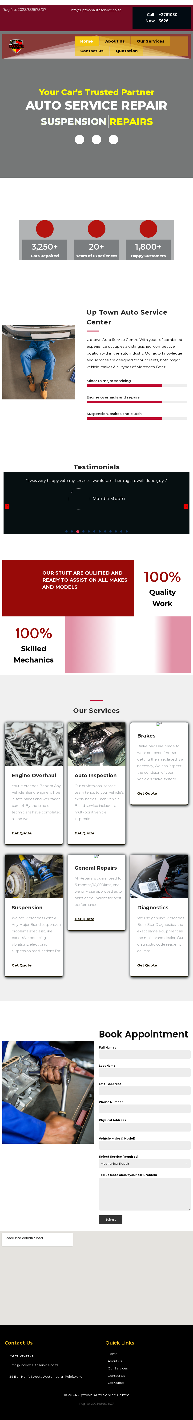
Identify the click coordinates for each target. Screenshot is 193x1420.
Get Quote (22, 833)
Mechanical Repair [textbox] (115, 1163)
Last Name (107, 1065)
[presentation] (7, 506)
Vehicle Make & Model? (117, 1138)
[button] (66, 531)
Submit (111, 1219)
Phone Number (111, 1102)
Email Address (110, 1084)
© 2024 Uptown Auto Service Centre (96, 1395)
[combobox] (145, 1163)
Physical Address (112, 1120)
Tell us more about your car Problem (128, 1175)
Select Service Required (118, 1156)
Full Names (107, 1047)
